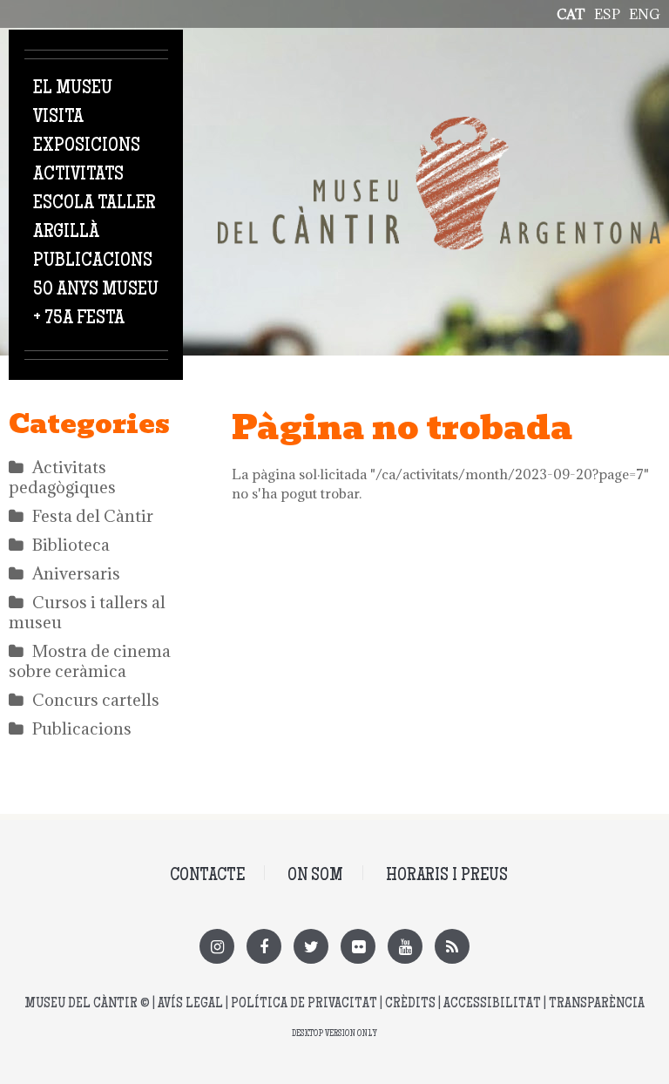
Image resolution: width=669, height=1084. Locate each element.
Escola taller (94, 203)
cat (571, 14)
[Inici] (439, 126)
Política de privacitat (304, 1004)
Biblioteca (71, 544)
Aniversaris (76, 573)
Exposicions (86, 146)
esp (607, 14)
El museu (72, 88)
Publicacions (92, 261)
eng (644, 14)
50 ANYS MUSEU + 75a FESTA (96, 304)
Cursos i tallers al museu (87, 612)
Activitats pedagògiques (62, 477)
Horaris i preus (447, 876)
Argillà (66, 232)
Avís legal (190, 1004)
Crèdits (410, 1004)
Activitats (78, 175)
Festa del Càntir (92, 515)
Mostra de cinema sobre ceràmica (90, 660)
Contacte (207, 876)
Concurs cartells (95, 699)
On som (315, 876)
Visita (58, 117)
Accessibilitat (492, 1004)
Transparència (597, 1004)
